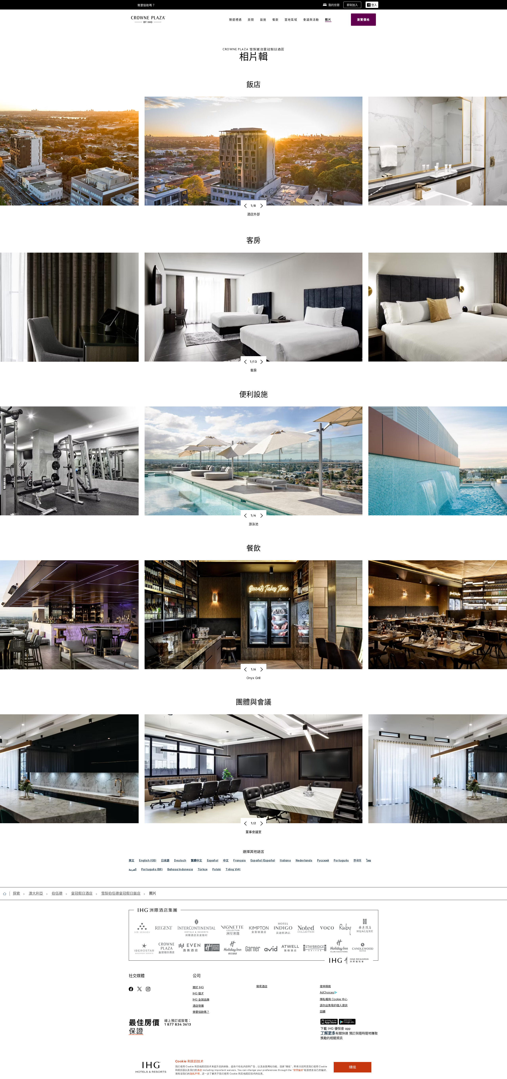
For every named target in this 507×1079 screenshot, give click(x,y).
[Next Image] (261, 205)
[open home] (6, 893)
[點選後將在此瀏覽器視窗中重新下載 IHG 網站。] (157, 910)
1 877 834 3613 (177, 1024)
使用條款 (325, 986)
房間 (251, 19)
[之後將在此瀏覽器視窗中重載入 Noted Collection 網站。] (306, 928)
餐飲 (275, 19)
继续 (352, 1067)
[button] (372, 5)
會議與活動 (311, 19)
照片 (328, 19)
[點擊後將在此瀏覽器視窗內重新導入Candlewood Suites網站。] (362, 948)
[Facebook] (132, 989)
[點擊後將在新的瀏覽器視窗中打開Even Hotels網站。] (189, 948)
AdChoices (327, 992)
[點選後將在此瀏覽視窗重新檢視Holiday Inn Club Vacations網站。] (339, 948)
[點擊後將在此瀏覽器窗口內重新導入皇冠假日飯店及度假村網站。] (166, 948)
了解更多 (327, 1033)
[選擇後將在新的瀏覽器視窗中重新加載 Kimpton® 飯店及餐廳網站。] (259, 928)
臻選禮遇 (235, 19)
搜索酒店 (261, 986)
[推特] (139, 989)
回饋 (322, 1011)
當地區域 (291, 19)
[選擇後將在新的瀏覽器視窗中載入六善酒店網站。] (142, 928)
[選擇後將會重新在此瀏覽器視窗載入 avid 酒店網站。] (270, 948)
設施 (263, 19)
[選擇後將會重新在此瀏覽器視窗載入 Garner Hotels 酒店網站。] (252, 948)
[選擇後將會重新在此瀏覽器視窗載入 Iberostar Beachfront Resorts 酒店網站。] (144, 948)
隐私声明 (195, 1073)
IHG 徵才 (198, 993)
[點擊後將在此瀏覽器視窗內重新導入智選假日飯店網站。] (212, 948)
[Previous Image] (246, 205)
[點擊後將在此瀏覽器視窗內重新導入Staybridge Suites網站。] (314, 948)
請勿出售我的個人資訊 (334, 1005)
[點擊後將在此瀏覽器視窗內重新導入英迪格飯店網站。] (283, 928)
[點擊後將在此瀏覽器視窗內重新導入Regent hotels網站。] (163, 928)
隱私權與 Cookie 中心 (333, 999)
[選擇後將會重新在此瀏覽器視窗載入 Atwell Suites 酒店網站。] (290, 948)
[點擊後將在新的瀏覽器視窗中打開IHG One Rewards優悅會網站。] (348, 960)
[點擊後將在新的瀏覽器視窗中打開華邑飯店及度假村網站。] (364, 928)
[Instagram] (148, 989)
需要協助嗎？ (146, 5)
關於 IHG (198, 987)
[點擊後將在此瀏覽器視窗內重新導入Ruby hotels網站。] (345, 928)
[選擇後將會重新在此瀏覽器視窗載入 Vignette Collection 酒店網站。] (232, 927)
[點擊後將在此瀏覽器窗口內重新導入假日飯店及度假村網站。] (232, 948)
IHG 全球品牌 (201, 999)
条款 (199, 1069)
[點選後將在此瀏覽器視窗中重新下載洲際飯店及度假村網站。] (196, 928)
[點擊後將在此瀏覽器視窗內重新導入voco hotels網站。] (327, 928)
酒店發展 (198, 1005)
